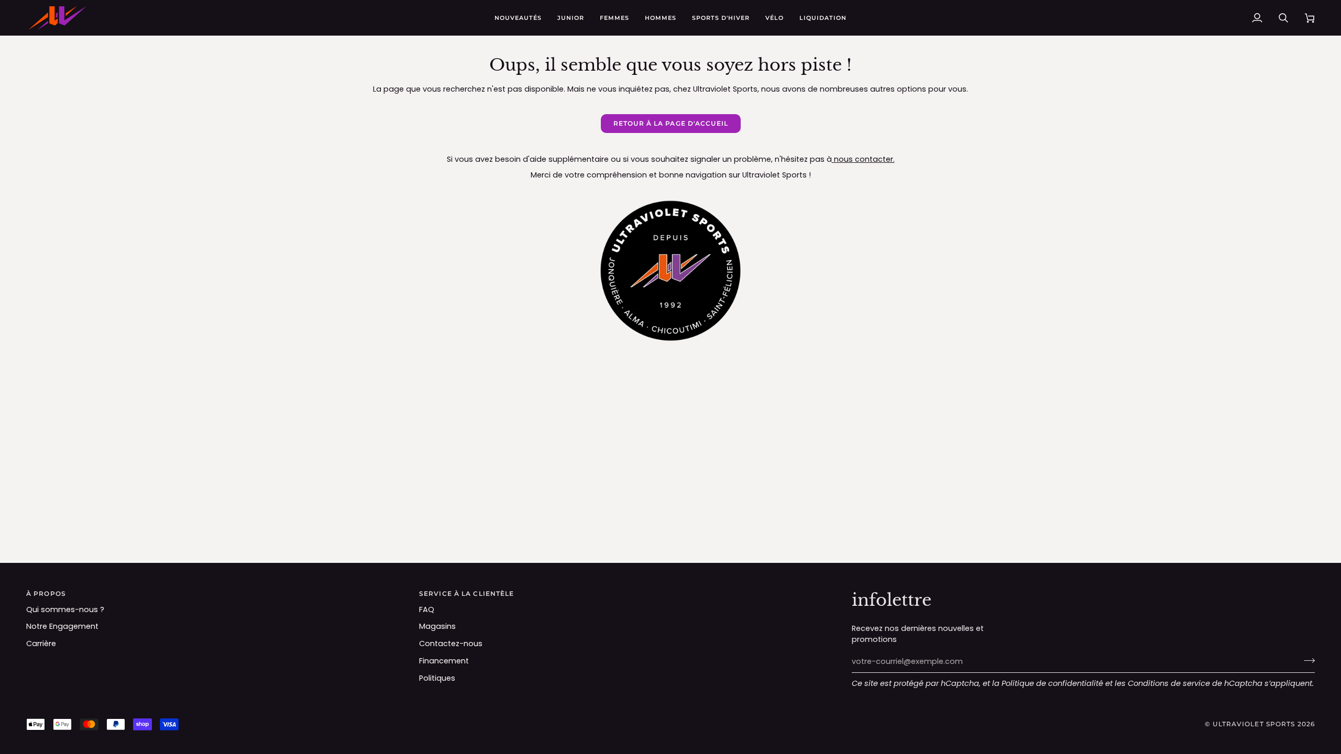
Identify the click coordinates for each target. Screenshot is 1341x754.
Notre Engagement (62, 626)
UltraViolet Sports (1254, 724)
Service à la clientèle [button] (466, 593)
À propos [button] (46, 593)
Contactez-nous (450, 643)
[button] (570, 18)
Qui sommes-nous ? (65, 609)
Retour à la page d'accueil (670, 123)
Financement (444, 661)
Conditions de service (1169, 683)
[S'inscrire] (1306, 660)
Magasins (437, 626)
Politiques (437, 678)
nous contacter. (863, 159)
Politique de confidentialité (1052, 683)
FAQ (426, 609)
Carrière (41, 643)
